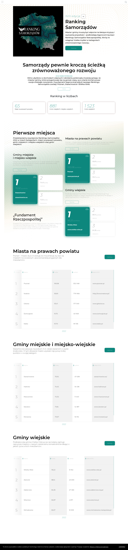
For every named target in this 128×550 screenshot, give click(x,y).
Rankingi (73, 48)
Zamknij (122, 547)
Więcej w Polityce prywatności (99, 547)
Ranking (20, 170)
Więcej (64, 89)
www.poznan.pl (73, 176)
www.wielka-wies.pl (74, 229)
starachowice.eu (21, 197)
